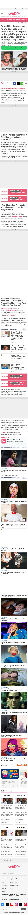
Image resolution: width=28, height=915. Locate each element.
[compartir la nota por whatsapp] (21, 83)
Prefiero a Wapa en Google (10, 475)
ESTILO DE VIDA (20, 16)
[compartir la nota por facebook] (14, 83)
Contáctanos (5, 894)
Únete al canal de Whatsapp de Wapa (15, 47)
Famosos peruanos (17, 434)
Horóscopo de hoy (9, 9)
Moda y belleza (13, 882)
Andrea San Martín (6, 88)
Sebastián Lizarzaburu (19, 88)
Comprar (15, 786)
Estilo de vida (5, 885)
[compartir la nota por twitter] (18, 83)
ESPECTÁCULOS (8, 16)
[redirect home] (14, 867)
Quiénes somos (22, 894)
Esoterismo (4, 888)
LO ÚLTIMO (3, 16)
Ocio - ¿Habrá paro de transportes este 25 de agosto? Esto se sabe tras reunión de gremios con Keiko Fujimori (13, 19)
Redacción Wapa (7, 83)
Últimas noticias (5, 878)
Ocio (3, 882)
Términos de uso (13, 894)
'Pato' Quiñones (10, 315)
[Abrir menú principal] (2, 13)
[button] (26, 19)
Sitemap (3, 891)
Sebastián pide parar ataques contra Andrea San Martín (17, 199)
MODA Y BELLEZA (14, 16)
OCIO (25, 16)
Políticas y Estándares (14, 895)
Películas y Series (14, 885)
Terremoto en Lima (20, 9)
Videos (11, 888)
